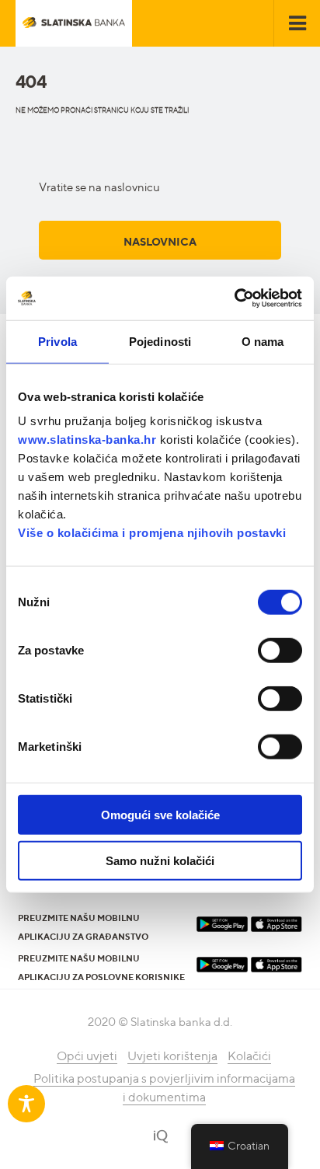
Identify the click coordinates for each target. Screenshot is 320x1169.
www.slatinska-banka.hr (87, 439)
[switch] (280, 650)
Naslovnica (160, 242)
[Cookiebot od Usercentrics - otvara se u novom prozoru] (234, 298)
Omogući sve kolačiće (160, 815)
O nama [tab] (263, 340)
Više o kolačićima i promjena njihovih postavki (152, 532)
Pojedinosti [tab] (160, 340)
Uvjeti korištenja (172, 1056)
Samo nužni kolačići (160, 860)
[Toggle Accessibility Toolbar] (26, 1103)
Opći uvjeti (87, 1056)
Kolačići (249, 1056)
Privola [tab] (57, 340)
